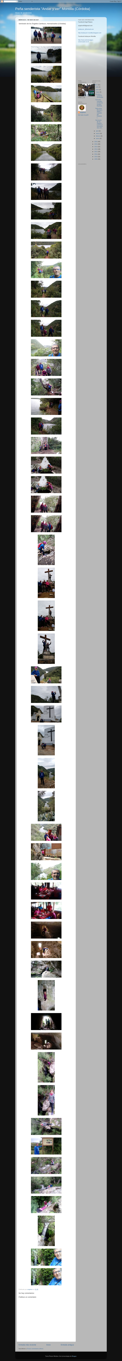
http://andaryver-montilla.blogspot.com (89, 33)
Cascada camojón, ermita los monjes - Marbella (99, 103)
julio (97, 87)
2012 (96, 151)
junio (97, 89)
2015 (96, 144)
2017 (96, 85)
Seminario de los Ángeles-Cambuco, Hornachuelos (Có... (99, 124)
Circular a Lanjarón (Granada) (99, 95)
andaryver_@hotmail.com (86, 29)
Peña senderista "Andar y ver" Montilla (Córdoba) (52, 9)
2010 (96, 156)
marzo (98, 133)
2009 (96, 159)
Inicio (48, 1345)
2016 (96, 141)
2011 (96, 154)
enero (98, 138)
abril (97, 131)
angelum (83, 112)
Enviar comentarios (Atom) (35, 1348)
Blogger (74, 1356)
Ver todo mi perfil (83, 115)
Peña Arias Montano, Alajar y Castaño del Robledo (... (99, 113)
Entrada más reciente (27, 1345)
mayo (98, 92)
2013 (96, 149)
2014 (96, 146)
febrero (98, 136)
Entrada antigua (67, 1345)
